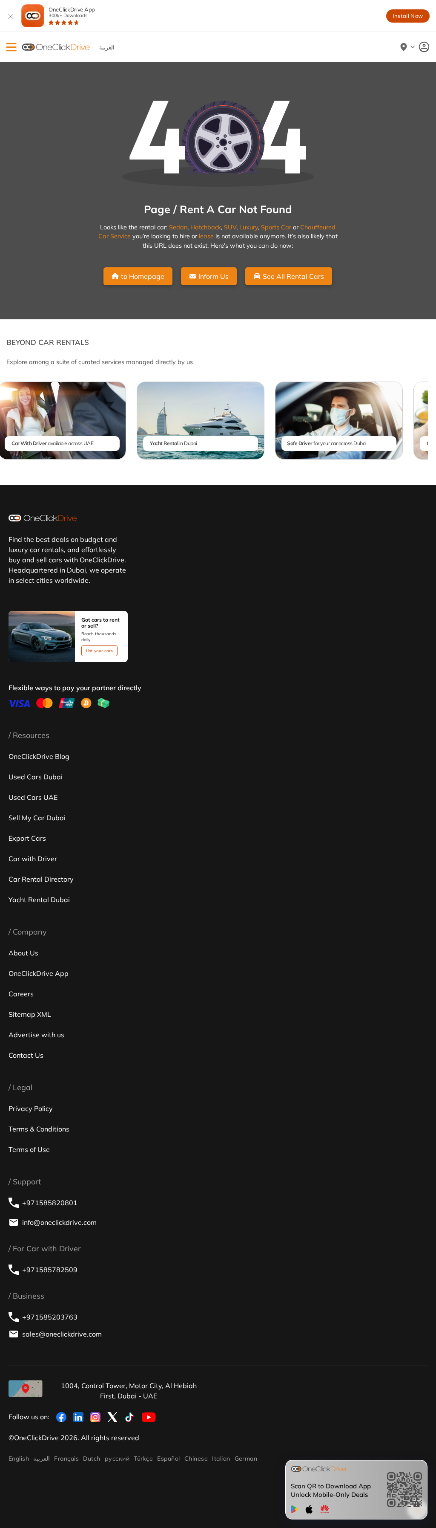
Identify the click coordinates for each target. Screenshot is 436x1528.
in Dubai (173, 443)
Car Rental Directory (41, 879)
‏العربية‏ (41, 1458)
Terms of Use (29, 1149)
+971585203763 (49, 1317)
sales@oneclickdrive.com (62, 1334)
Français (66, 1458)
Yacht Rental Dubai (39, 899)
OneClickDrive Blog (39, 756)
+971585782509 (49, 1269)
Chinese (196, 1458)
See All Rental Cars (293, 276)
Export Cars (27, 838)
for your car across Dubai (327, 443)
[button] (11, 47)
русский (117, 1458)
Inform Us (213, 276)
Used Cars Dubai (36, 777)
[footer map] (26, 1388)
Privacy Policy (31, 1108)
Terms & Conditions (39, 1129)
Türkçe (143, 1458)
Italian (221, 1458)
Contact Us (26, 1055)
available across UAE (52, 443)
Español (168, 1458)
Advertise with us (36, 1034)
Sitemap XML (30, 1014)
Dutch (91, 1458)
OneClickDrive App (72, 12)
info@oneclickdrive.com (59, 1222)
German (246, 1458)
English (19, 1458)
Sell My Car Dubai (37, 817)
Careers (21, 994)
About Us (23, 953)
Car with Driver (33, 858)
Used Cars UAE (33, 797)
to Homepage (142, 276)
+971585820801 (49, 1202)
